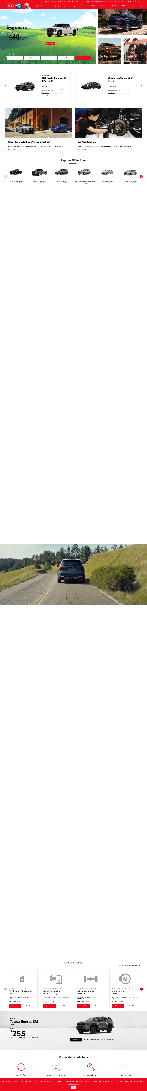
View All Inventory (73, 163)
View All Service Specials (125, 965)
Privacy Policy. (73, 1084)
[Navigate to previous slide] (1, 36)
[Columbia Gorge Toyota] (19, 6)
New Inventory (107, 31)
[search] (142, 6)
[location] (91, 1)
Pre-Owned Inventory (107, 60)
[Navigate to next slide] (94, 36)
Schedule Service (133, 60)
